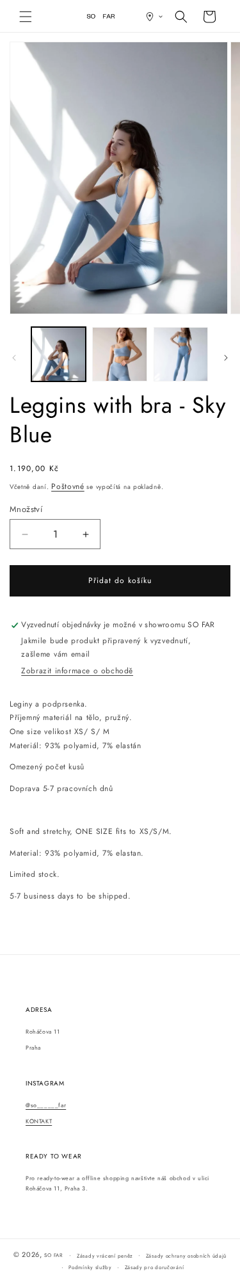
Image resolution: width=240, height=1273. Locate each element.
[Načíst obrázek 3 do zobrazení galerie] (181, 354)
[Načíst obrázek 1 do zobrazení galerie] (58, 354)
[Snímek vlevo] (14, 358)
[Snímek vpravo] (226, 358)
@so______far (46, 1105)
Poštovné (67, 486)
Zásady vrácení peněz (105, 1256)
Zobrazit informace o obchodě (77, 671)
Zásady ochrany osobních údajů (186, 1256)
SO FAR (54, 1255)
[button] (26, 17)
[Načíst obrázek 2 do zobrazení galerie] (119, 354)
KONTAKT (39, 1121)
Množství (26, 509)
